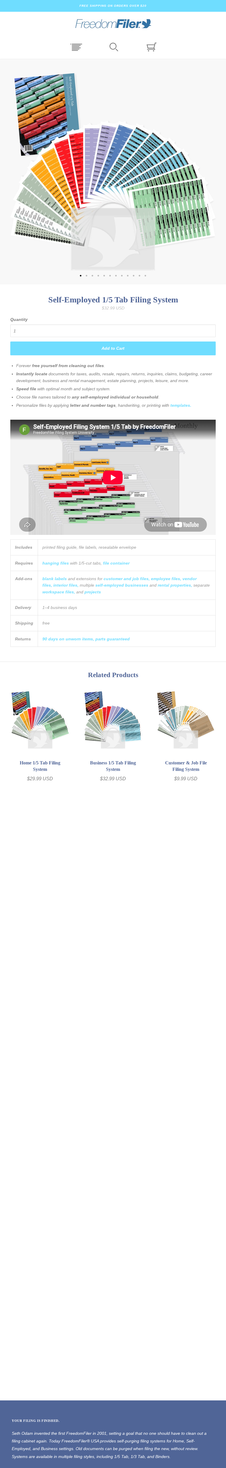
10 (134, 276)
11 (139, 276)
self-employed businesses (121, 585)
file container (116, 563)
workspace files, (58, 592)
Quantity (19, 319)
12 (145, 276)
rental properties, (175, 585)
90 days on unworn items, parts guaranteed (86, 639)
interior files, (66, 585)
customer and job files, (127, 578)
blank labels (54, 578)
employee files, (166, 578)
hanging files (55, 563)
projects (92, 592)
